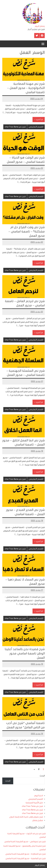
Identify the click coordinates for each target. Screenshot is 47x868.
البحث (42, 776)
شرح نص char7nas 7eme (32, 806)
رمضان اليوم (40, 26)
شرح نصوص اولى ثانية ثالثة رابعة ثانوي (26, 817)
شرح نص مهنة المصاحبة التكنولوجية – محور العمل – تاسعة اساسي (26, 88)
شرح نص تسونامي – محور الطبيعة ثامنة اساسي (25, 842)
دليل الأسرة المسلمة (34, 803)
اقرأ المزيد (39, 119)
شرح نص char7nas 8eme (32, 810)
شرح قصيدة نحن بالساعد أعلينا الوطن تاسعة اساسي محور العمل (25, 653)
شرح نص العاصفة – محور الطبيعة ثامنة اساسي (25, 858)
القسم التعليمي (36, 127)
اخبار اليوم (38, 796)
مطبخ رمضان (37, 820)
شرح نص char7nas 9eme (15, 127)
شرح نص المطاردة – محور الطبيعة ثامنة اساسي (25, 854)
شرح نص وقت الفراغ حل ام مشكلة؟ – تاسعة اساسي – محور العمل (27, 231)
